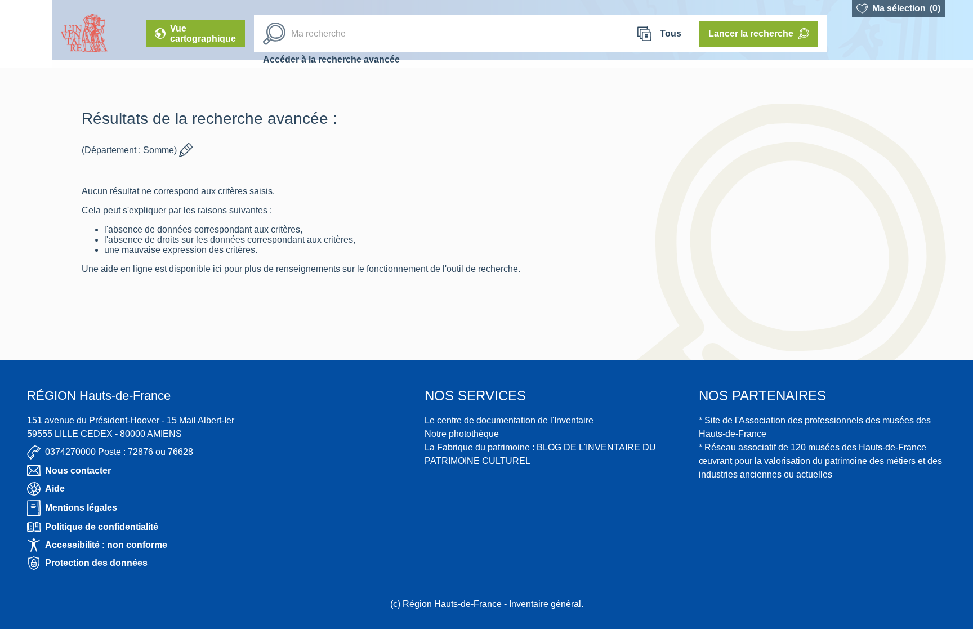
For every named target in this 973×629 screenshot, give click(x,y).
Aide (55, 488)
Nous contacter (78, 470)
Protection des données (96, 563)
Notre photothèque (462, 434)
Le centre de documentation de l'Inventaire (509, 420)
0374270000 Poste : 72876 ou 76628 (119, 452)
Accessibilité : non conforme (106, 545)
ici (238, 269)
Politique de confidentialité (101, 527)
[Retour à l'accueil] (26, 34)
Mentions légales (81, 507)
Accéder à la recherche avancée (331, 59)
